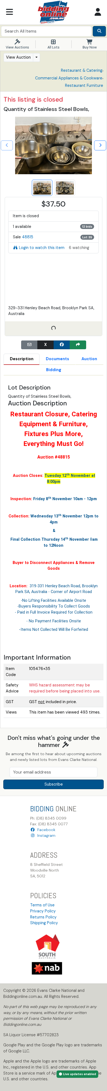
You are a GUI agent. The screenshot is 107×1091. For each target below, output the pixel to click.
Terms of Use (42, 905)
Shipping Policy (44, 922)
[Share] (78, 344)
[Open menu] (9, 12)
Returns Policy (43, 917)
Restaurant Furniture (84, 85)
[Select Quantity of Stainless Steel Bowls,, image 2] (65, 188)
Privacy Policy (43, 911)
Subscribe (53, 784)
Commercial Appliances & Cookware (68, 78)
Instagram (45, 835)
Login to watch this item (41, 247)
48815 (27, 236)
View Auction (18, 57)
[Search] (99, 31)
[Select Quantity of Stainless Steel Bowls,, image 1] (42, 188)
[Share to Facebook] (62, 344)
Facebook (45, 829)
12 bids (87, 226)
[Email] (29, 344)
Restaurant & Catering (81, 70)
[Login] (97, 12)
